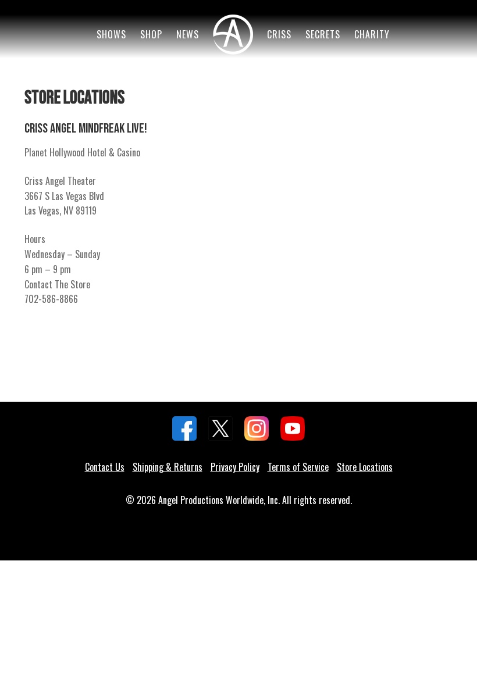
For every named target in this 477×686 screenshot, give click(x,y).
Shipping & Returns (167, 467)
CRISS (279, 34)
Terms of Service (298, 467)
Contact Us (104, 467)
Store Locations (365, 467)
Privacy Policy (235, 467)
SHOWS (111, 34)
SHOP (151, 34)
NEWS (187, 34)
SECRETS (322, 34)
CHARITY (372, 34)
